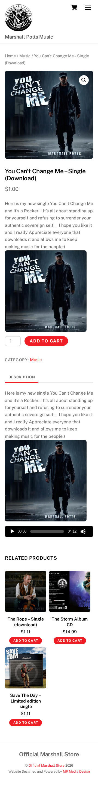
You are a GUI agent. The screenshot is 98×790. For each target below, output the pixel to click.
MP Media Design (76, 771)
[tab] (21, 377)
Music (24, 55)
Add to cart (46, 341)
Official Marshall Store (47, 765)
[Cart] (74, 7)
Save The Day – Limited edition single (25, 701)
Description (21, 377)
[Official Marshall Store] (18, 29)
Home (10, 55)
